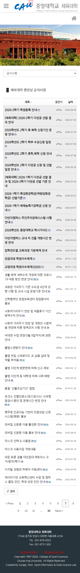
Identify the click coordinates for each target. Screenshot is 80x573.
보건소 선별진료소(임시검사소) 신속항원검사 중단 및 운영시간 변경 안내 (28, 398)
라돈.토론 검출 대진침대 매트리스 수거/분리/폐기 (27, 459)
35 (48, 510)
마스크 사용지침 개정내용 (20, 449)
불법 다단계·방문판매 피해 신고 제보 (27, 368)
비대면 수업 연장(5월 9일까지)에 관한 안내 (28, 337)
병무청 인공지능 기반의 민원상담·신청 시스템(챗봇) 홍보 (28, 414)
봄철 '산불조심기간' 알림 (20, 388)
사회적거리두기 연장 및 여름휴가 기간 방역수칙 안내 (28, 313)
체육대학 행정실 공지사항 (28, 90)
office (59, 110)
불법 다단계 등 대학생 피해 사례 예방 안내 (27, 378)
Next (58, 510)
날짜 (70, 101)
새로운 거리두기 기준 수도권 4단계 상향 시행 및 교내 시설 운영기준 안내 (27, 289)
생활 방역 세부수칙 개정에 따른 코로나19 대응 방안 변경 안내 (28, 277)
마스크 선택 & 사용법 (18, 440)
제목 (27, 101)
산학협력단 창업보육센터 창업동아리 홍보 (27, 301)
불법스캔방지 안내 (16, 347)
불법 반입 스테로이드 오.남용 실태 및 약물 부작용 (27, 358)
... (41, 510)
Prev (10, 503)
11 (33, 510)
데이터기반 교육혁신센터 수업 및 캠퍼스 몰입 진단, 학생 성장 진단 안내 (28, 479)
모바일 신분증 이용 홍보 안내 (23, 432)
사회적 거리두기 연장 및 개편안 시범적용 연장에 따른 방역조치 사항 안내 (28, 325)
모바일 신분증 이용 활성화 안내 (24, 424)
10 (26, 510)
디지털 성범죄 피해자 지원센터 (24, 469)
